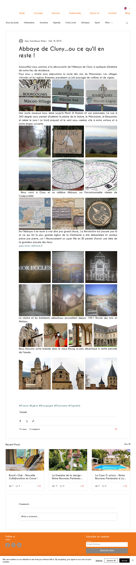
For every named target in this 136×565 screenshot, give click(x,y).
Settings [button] (99, 560)
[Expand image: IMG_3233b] (30, 335)
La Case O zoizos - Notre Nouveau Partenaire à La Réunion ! (110, 477)
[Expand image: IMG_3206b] (68, 95)
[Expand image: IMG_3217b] (101, 175)
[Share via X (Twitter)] (26, 421)
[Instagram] (13, 545)
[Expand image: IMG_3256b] (68, 214)
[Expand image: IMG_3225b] (35, 300)
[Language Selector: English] (127, 8)
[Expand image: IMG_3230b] (68, 374)
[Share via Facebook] (20, 421)
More (107, 23)
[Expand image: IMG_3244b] (105, 335)
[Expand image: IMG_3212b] (68, 141)
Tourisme (44, 23)
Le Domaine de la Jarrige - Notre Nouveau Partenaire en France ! (67, 477)
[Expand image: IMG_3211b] (35, 141)
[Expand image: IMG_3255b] (35, 214)
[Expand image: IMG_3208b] (101, 95)
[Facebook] (7, 545)
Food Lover (71, 23)
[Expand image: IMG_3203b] (35, 95)
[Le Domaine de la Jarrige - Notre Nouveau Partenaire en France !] (68, 460)
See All (127, 444)
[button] (53, 13)
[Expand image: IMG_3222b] (68, 267)
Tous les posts (12, 23)
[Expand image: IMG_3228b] (68, 300)
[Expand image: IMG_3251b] (35, 374)
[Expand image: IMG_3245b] (80, 335)
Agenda (56, 23)
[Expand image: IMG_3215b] (35, 175)
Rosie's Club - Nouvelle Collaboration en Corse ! (23, 477)
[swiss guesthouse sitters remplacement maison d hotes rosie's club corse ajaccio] (25, 460)
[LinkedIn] (19, 545)
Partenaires (29, 23)
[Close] (132, 560)
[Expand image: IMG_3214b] (101, 141)
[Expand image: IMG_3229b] (101, 300)
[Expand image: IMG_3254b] (101, 214)
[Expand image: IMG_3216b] (68, 175)
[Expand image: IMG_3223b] (101, 267)
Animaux (85, 23)
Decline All (111, 560)
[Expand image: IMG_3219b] (101, 374)
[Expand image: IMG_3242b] (55, 335)
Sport (97, 23)
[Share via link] (33, 421)
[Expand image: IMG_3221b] (35, 267)
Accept (124, 560)
